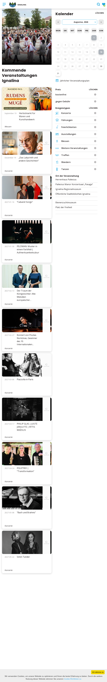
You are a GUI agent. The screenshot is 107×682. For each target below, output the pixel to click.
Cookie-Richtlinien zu (72, 679)
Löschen (99, 13)
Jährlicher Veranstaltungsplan (74, 80)
